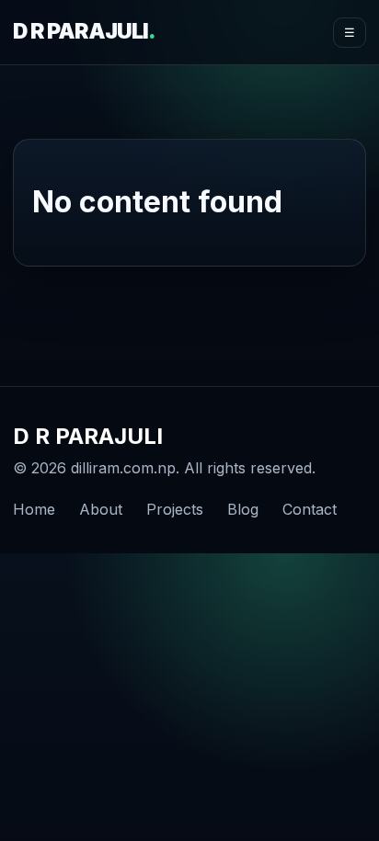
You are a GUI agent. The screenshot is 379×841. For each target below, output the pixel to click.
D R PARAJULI (84, 31)
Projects (174, 509)
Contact (309, 509)
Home (34, 509)
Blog (242, 509)
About (100, 509)
